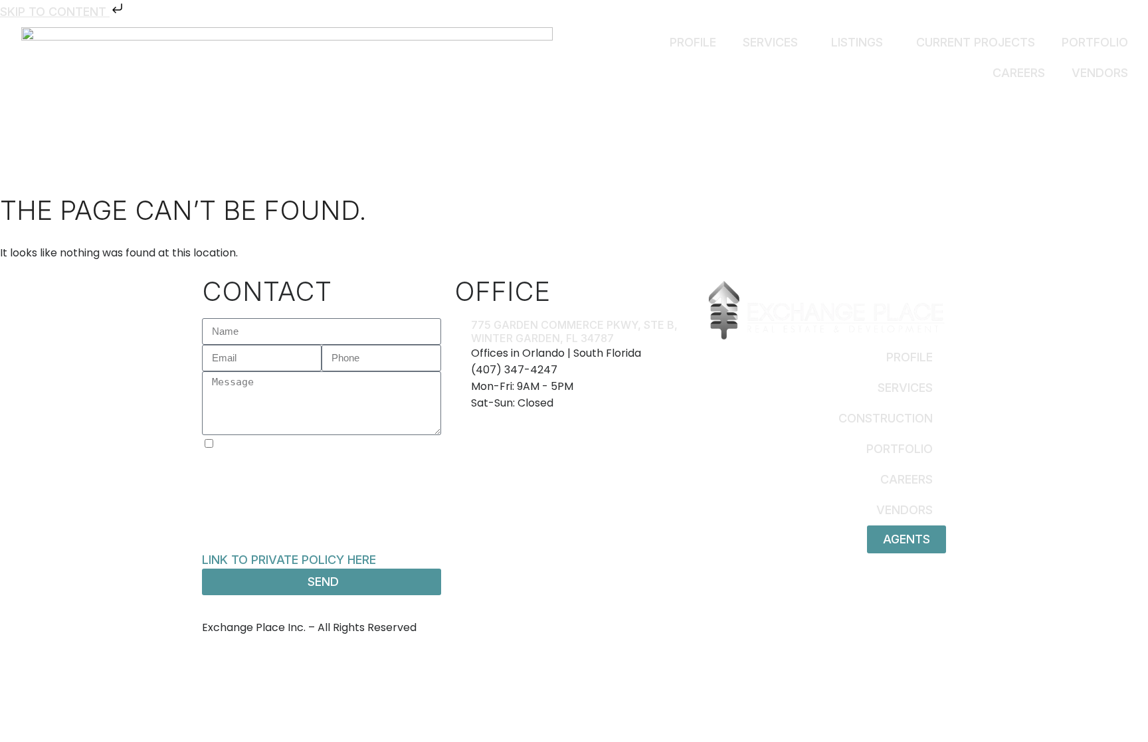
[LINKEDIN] (616, 614)
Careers (1019, 73)
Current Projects (975, 42)
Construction (885, 418)
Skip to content (55, 12)
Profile (693, 42)
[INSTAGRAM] (587, 614)
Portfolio (1095, 42)
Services (770, 42)
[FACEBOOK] (601, 614)
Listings (857, 42)
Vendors (1100, 73)
